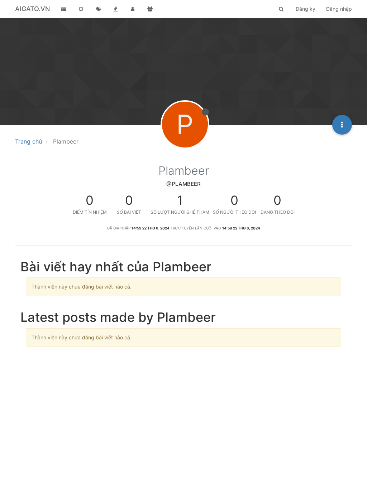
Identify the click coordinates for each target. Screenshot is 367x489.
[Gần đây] (81, 9)
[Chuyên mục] (63, 9)
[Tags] (98, 9)
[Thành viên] (132, 9)
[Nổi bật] (115, 9)
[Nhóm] (149, 9)
